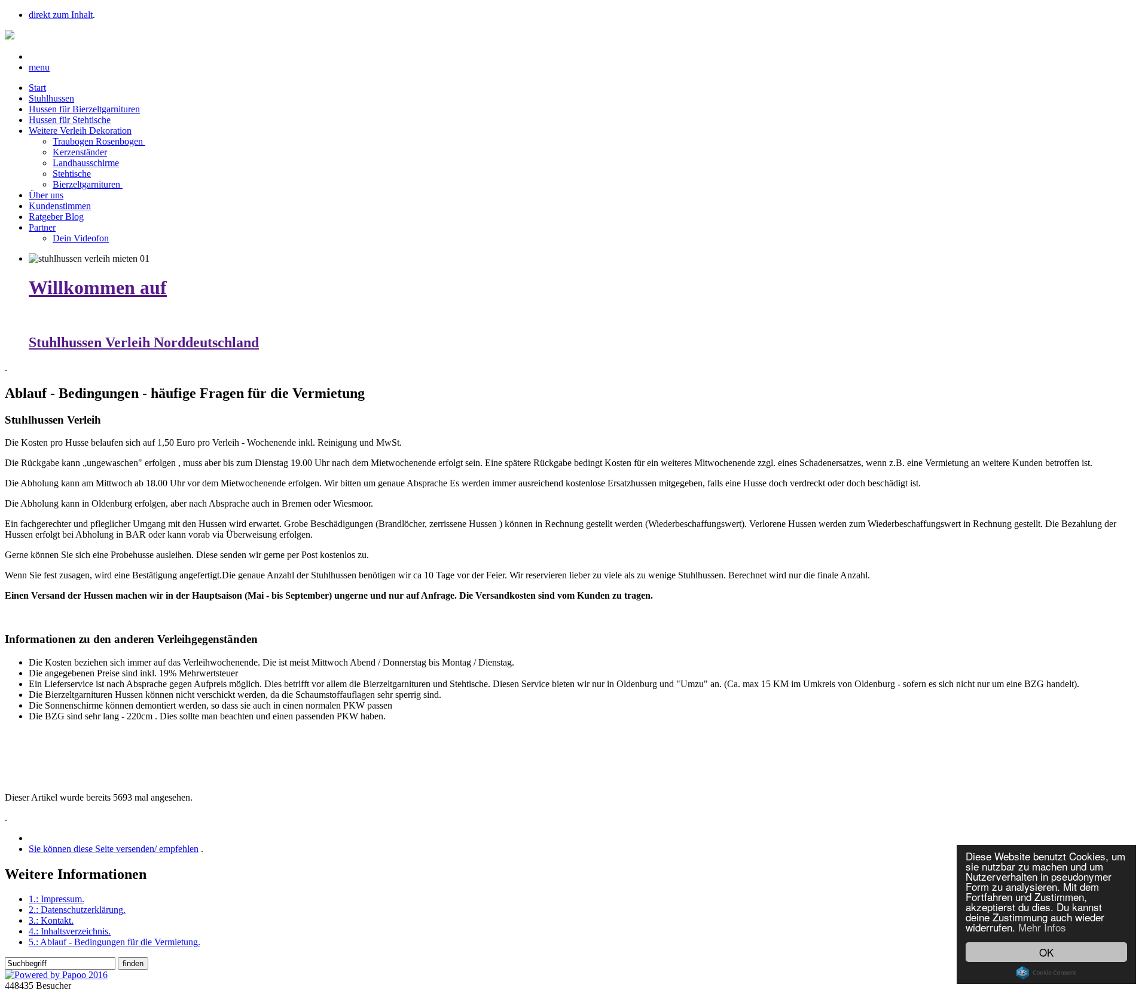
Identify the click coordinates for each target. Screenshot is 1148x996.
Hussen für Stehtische (70, 120)
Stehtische (72, 173)
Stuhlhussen (51, 98)
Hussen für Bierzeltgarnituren (84, 109)
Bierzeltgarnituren (88, 184)
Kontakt (51, 920)
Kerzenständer (80, 152)
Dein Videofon (81, 238)
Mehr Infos (1042, 927)
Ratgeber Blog (56, 217)
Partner (42, 227)
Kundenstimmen (60, 206)
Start (37, 87)
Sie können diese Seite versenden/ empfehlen (114, 849)
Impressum (56, 899)
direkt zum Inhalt (61, 15)
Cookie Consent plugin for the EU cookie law (1046, 972)
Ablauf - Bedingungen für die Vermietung (114, 942)
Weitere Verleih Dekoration (80, 130)
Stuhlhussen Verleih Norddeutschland (144, 342)
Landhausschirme (86, 163)
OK (1046, 952)
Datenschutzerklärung (77, 910)
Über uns (46, 195)
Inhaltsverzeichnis (70, 931)
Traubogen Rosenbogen (99, 141)
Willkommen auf (98, 287)
